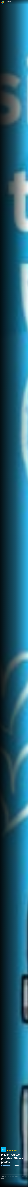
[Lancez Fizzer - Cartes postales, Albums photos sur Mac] (14, 1171)
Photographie (6, 1166)
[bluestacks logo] (6, 2)
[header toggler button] (26, 2)
